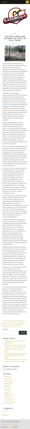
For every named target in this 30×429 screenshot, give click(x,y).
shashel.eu (5, 415)
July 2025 (7, 385)
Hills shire (10, 110)
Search (5, 329)
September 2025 (10, 381)
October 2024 (9, 403)
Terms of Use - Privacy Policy (9, 424)
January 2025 (9, 396)
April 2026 (8, 376)
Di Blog (10, 427)
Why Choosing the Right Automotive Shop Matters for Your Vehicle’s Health (15, 355)
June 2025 (8, 387)
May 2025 (7, 390)
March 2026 (8, 378)
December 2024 (9, 399)
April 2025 (8, 392)
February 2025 (9, 394)
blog (15, 33)
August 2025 (8, 383)
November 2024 (9, 401)
